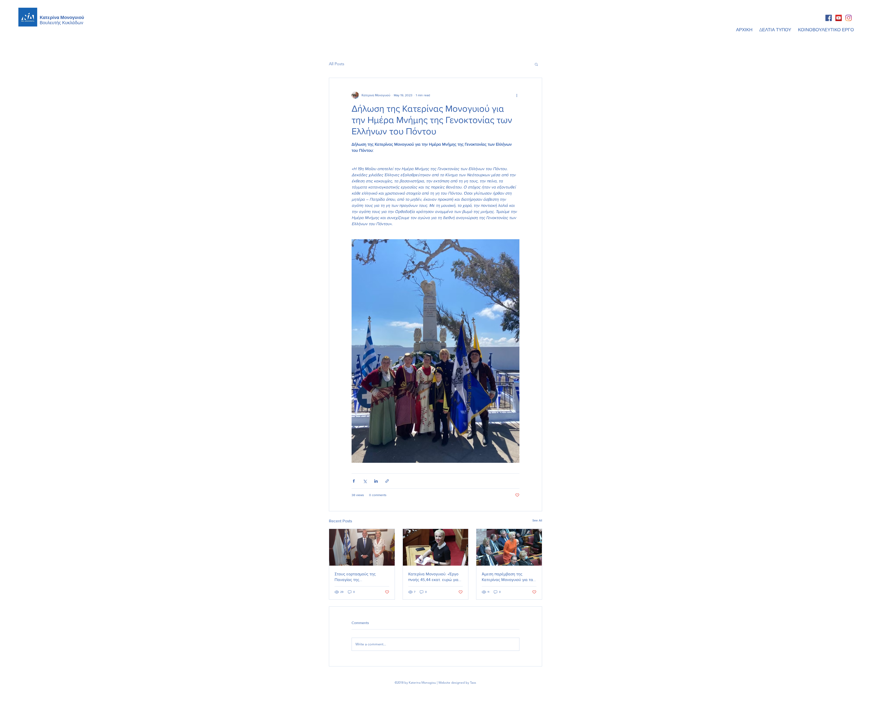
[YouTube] (838, 18)
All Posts (336, 63)
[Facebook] (828, 18)
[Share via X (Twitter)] (365, 481)
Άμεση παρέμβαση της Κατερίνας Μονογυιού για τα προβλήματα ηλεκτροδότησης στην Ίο (508, 577)
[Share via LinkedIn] (376, 481)
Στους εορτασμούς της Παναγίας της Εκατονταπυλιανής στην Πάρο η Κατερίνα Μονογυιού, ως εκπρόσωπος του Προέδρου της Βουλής (362, 577)
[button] (536, 64)
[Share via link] (387, 481)
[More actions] (516, 95)
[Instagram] (848, 18)
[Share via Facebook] (354, 481)
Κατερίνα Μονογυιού (62, 17)
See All (537, 520)
